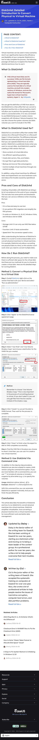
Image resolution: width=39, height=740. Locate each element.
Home (29, 21)
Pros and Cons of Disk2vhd (15, 44)
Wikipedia (27, 97)
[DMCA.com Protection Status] (23, 726)
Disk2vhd (15, 278)
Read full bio (14, 559)
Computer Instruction (13, 23)
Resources (5, 675)
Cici (6, 21)
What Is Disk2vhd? (12, 38)
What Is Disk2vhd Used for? (15, 41)
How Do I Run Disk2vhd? (14, 48)
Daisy (24, 523)
